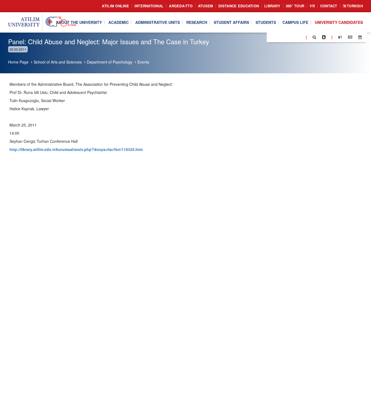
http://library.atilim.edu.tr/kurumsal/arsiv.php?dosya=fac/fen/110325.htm (76, 149)
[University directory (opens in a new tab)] (323, 37)
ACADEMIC (118, 22)
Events (143, 62)
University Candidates (339, 22)
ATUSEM (205, 5)
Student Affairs (231, 22)
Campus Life (295, 22)
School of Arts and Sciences (58, 62)
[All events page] (360, 37)
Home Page (18, 62)
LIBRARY (272, 5)
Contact (328, 5)
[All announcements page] (340, 37)
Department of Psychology (109, 62)
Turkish (354, 5)
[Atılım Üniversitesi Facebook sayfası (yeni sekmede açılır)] (272, 37)
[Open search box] (314, 37)
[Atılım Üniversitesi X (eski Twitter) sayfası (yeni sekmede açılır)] (279, 37)
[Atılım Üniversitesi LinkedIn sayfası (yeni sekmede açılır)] (285, 37)
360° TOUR (295, 5)
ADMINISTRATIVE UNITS (157, 22)
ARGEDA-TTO (181, 5)
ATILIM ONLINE (115, 5)
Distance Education (238, 5)
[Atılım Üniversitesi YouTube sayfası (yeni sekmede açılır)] (299, 37)
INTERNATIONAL (149, 5)
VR (312, 5)
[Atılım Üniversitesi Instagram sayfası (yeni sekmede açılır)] (292, 37)
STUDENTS (266, 22)
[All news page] (350, 37)
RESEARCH (196, 22)
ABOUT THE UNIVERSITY (79, 22)
